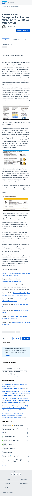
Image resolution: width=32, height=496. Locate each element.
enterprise (12, 332)
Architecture (5, 332)
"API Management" (23, 374)
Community (11, 2)
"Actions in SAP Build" (7, 368)
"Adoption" (17, 368)
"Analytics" (14, 374)
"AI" (25, 371)
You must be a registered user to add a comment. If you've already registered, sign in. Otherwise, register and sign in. (15, 350)
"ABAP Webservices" (18, 366)
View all (4, 466)
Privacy (8, 479)
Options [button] (16, 33)
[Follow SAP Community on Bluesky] (14, 474)
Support (24, 488)
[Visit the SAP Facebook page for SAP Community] (11, 474)
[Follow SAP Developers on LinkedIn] (20, 474)
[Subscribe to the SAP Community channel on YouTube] (17, 474)
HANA (18, 332)
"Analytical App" (6, 374)
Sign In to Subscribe (22, 30)
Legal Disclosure (24, 483)
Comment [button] (26, 338)
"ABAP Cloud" (8, 366)
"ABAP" (27, 366)
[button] (3, 39)
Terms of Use (24, 479)
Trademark (8, 488)
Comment (7, 355)
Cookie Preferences (8, 492)
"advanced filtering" (7, 371)
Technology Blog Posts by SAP (11, 395)
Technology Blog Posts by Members (10, 6)
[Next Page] (17, 376)
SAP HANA (5, 47)
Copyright (8, 483)
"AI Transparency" (18, 371)
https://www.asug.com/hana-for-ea (11, 281)
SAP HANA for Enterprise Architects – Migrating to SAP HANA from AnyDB (15, 18)
